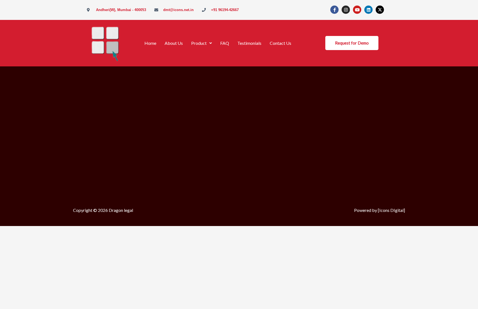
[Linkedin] (368, 10)
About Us (174, 43)
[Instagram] (346, 10)
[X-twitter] (380, 10)
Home (150, 43)
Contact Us (280, 43)
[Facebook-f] (334, 10)
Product (199, 43)
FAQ (224, 43)
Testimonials (249, 43)
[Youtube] (357, 10)
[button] (201, 43)
